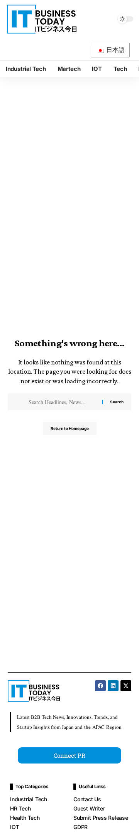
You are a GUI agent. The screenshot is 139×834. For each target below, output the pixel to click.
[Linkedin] (113, 685)
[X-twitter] (125, 685)
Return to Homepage (70, 428)
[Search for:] (61, 401)
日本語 (115, 50)
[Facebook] (100, 685)
